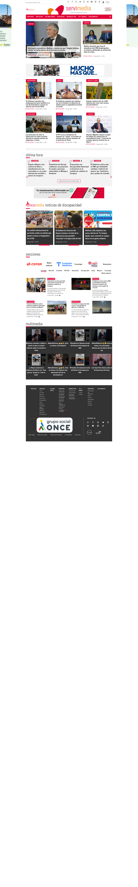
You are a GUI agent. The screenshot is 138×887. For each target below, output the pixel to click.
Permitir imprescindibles (92, 447)
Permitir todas (92, 439)
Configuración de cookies (93, 443)
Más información (40, 445)
